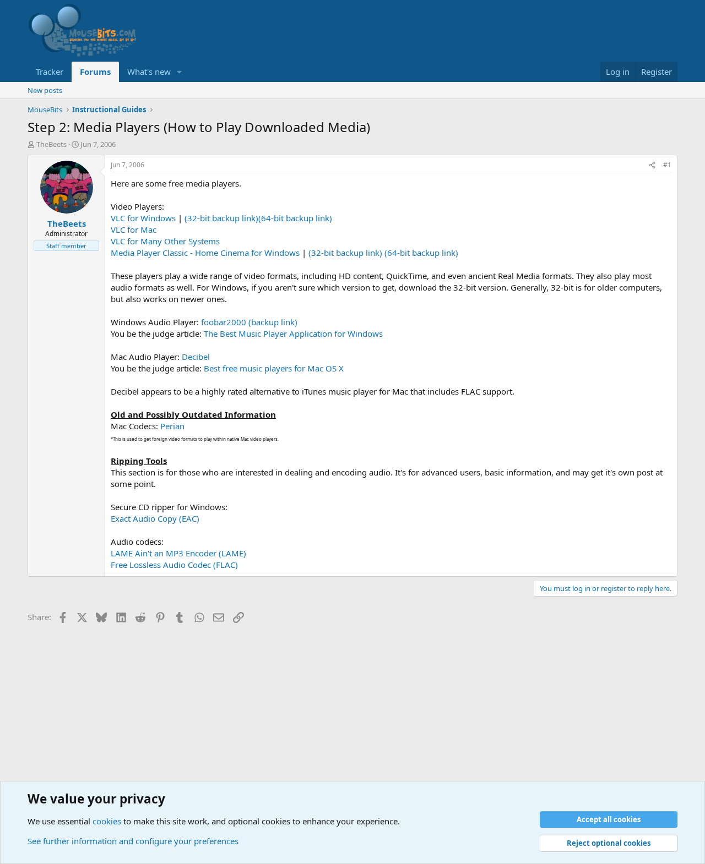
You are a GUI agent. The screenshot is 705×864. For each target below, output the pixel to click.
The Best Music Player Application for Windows (293, 333)
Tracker (49, 71)
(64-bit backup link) (295, 217)
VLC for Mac (133, 229)
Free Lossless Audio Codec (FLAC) (174, 564)
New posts (45, 90)
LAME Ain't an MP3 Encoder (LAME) (178, 553)
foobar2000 (223, 321)
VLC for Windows (143, 217)
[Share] (652, 165)
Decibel (196, 356)
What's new (149, 71)
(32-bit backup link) (221, 217)
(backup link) (272, 321)
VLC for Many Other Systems (165, 241)
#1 (667, 164)
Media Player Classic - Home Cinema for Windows (205, 252)
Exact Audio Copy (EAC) (155, 518)
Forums (95, 71)
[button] (179, 72)
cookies (107, 821)
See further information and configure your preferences (133, 840)
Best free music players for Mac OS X (274, 368)
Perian (172, 425)
